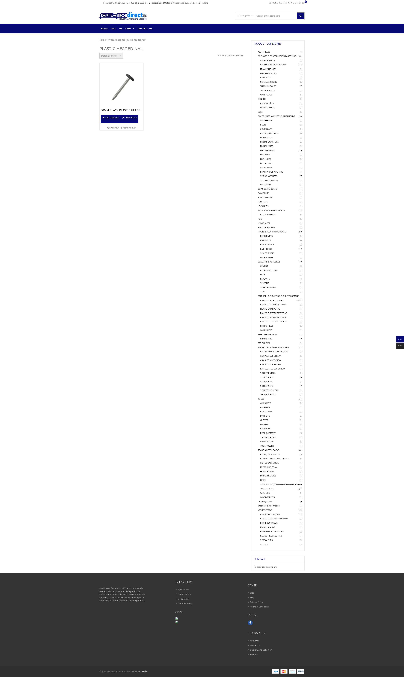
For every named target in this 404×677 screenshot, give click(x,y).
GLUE (262, 274)
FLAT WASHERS (267, 150)
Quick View (114, 128)
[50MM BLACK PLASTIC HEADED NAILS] (121, 86)
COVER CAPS (266, 129)
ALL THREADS (264, 51)
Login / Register (279, 3)
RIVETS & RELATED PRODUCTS (272, 231)
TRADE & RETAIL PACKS (268, 450)
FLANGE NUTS (266, 146)
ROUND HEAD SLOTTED (271, 535)
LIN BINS (264, 424)
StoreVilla (142, 671)
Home (104, 28)
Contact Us (145, 28)
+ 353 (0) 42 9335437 (138, 3)
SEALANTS (265, 278)
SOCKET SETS (266, 385)
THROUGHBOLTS (268, 86)
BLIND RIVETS (266, 236)
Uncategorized (265, 501)
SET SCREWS (266, 167)
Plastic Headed (267, 527)
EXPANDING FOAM (268, 270)
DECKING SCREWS (268, 522)
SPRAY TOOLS (266, 441)
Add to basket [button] (112, 118)
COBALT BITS (266, 411)
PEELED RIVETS (267, 244)
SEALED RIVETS (267, 253)
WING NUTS (265, 184)
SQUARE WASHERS (269, 180)
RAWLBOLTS (266, 77)
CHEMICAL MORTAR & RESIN (273, 64)
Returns (254, 654)
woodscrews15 (267, 107)
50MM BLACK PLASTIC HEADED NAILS (121, 110)
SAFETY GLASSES (268, 437)
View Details (131, 118)
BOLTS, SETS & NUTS (270, 454)
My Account (183, 589)
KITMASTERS (266, 338)
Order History (184, 594)
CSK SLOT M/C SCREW (270, 360)
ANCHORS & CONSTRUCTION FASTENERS (277, 56)
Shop (128, 28)
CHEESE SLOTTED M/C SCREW (274, 351)
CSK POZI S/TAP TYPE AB (271, 300)
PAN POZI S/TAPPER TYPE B (273, 317)
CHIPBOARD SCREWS (270, 514)
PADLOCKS (265, 428)
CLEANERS (265, 407)
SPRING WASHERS (268, 176)
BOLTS (263, 124)
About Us (116, 28)
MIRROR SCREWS (268, 475)
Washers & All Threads (269, 505)
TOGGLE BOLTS (267, 90)
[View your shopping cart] (303, 3)
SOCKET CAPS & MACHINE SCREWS (274, 347)
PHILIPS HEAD (266, 325)
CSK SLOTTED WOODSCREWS (274, 518)
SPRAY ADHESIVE (268, 287)
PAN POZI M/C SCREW (270, 364)
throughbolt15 (267, 103)
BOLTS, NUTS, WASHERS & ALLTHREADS (276, 116)
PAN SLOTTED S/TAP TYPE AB (273, 321)
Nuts (260, 218)
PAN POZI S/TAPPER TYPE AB (273, 313)
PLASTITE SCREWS (266, 227)
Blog (252, 592)
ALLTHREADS (266, 120)
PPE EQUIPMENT (268, 433)
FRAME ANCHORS (268, 69)
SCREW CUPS (266, 540)
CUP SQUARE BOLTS (269, 133)
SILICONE (264, 283)
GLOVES (264, 420)
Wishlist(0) (295, 3)
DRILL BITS (265, 415)
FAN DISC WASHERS (269, 141)
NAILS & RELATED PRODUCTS (271, 210)
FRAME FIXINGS (267, 471)
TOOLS (261, 398)
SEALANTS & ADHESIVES (269, 261)
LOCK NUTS (265, 159)
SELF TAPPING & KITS (267, 334)
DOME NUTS (266, 137)
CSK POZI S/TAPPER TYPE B (273, 304)
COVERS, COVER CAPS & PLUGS (275, 458)
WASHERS (265, 492)
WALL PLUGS (266, 94)
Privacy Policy (256, 602)
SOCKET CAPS (266, 377)
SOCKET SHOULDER (269, 390)
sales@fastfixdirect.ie (115, 3)
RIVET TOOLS (266, 248)
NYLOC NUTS (266, 163)
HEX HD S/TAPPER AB (270, 308)
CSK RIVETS (265, 240)
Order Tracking (185, 603)
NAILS (263, 480)
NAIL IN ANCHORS (268, 73)
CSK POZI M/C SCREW (270, 355)
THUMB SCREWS (268, 394)
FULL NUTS (265, 154)
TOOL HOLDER (267, 445)
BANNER (262, 99)
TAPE (262, 291)
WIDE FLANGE (266, 257)
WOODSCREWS (267, 497)
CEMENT (264, 266)
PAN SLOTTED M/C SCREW (272, 368)
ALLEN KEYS (265, 403)
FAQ (252, 597)
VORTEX (264, 544)
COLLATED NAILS (268, 214)
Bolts (260, 111)
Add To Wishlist (129, 128)
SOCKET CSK (266, 381)
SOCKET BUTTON (268, 373)
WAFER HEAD (266, 330)
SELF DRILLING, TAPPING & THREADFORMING (278, 296)
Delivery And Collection (261, 649)
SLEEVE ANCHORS (268, 81)
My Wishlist (183, 599)
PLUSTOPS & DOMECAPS (272, 531)
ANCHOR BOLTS (267, 60)
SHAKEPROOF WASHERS (271, 171)
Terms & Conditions (259, 606)
